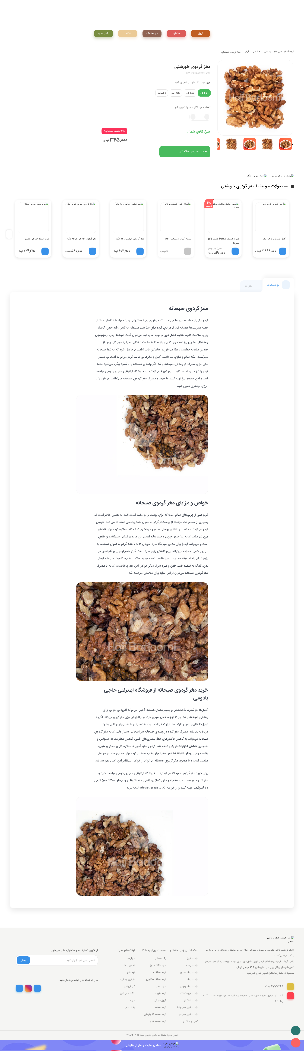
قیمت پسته (192, 965)
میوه (132, 1001)
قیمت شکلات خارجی (156, 979)
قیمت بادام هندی (189, 972)
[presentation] (10, 234)
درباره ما (131, 958)
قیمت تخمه (160, 1008)
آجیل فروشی (160, 1001)
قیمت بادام (192, 979)
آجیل (200, 33)
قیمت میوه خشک (189, 993)
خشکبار (176, 33)
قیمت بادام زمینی (189, 986)
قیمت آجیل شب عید (187, 1015)
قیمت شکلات (159, 972)
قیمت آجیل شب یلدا (187, 1008)
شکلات (128, 33)
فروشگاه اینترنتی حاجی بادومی (279, 52)
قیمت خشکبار (191, 1001)
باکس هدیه (103, 33)
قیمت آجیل (192, 958)
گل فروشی (129, 986)
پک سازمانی (160, 958)
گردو (247, 52)
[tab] (278, 285)
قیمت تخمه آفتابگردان (155, 1015)
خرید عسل (161, 986)
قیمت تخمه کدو (158, 1022)
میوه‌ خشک (152, 33)
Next (290, 144)
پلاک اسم (130, 1008)
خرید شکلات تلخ (158, 965)
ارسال (23, 960)
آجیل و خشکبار (190, 1022)
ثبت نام (131, 972)
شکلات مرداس (127, 993)
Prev (219, 144)
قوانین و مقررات (127, 979)
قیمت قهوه (161, 993)
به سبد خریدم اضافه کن (193, 151)
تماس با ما (130, 965)
